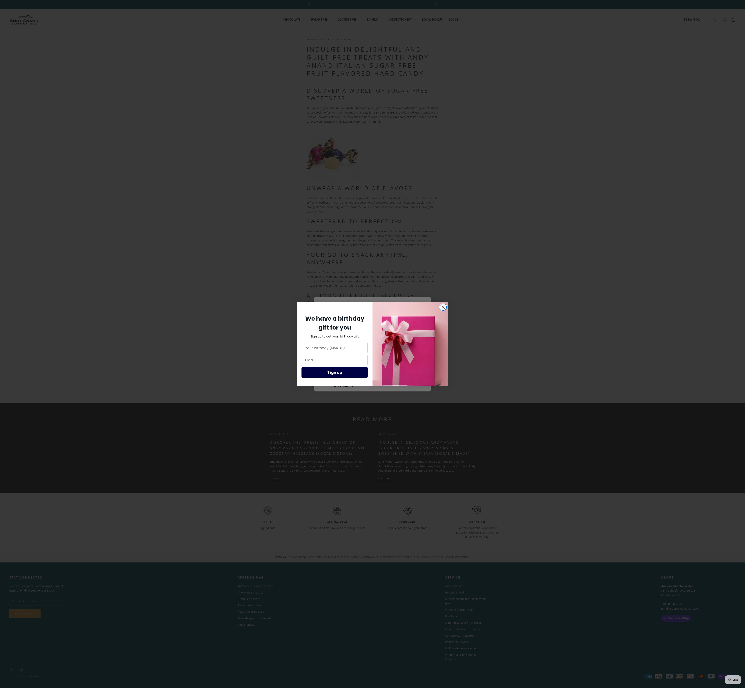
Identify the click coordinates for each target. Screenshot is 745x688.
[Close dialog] (443, 307)
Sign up (334, 372)
